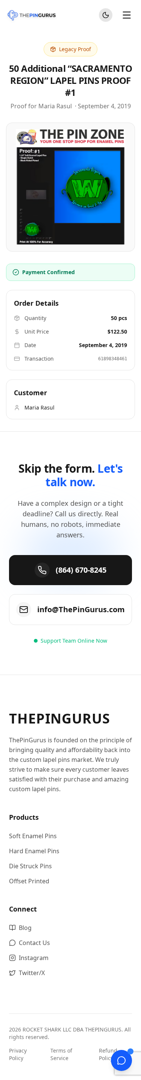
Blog (25, 928)
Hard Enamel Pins (34, 851)
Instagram (34, 958)
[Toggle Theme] (105, 15)
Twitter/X (32, 973)
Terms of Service (61, 1054)
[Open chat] (121, 1060)
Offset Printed (29, 881)
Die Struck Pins (30, 866)
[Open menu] (126, 15)
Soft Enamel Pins (33, 836)
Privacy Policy (18, 1054)
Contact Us (34, 943)
